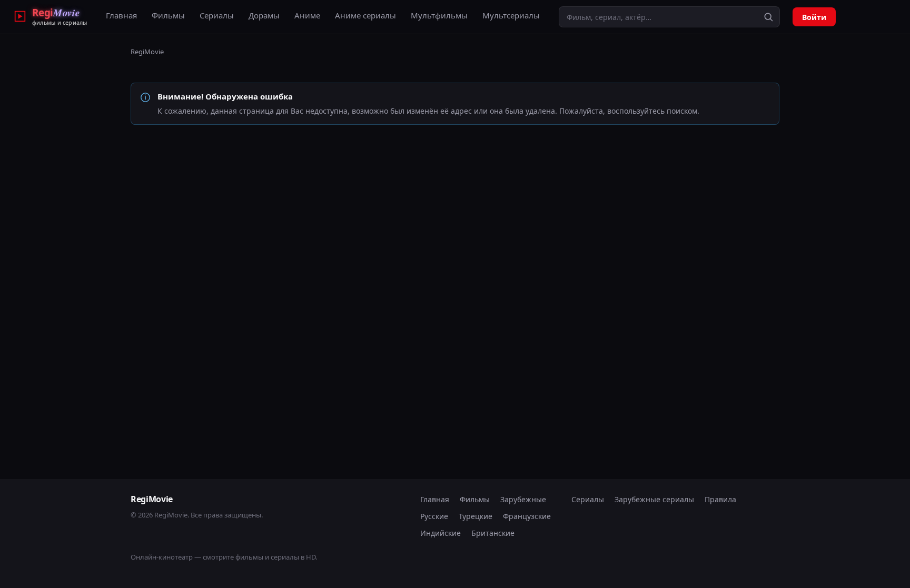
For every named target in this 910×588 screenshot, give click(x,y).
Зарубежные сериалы (654, 499)
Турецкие (475, 516)
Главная (121, 15)
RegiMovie (147, 51)
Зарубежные (523, 499)
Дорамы (264, 15)
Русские (434, 516)
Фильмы (168, 15)
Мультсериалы (511, 15)
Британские (493, 533)
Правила (720, 499)
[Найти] (768, 16)
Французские (527, 516)
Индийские (440, 533)
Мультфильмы (439, 15)
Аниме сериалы (365, 15)
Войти (814, 17)
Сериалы (217, 15)
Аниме (307, 15)
